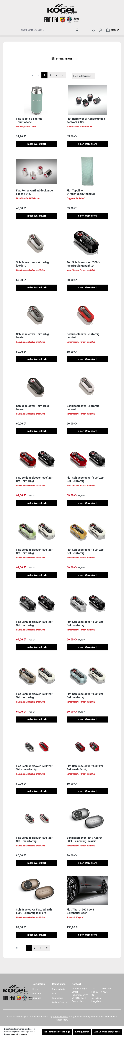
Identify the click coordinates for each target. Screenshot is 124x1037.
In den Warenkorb (37, 144)
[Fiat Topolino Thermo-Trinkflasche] (36, 100)
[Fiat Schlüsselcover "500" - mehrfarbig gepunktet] (87, 243)
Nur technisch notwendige (57, 1032)
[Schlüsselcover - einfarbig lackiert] (36, 243)
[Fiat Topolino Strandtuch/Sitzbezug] (87, 171)
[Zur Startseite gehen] (62, 13)
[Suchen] (76, 30)
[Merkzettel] (93, 30)
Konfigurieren (82, 1032)
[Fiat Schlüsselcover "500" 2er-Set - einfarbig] (36, 459)
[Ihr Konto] (100, 30)
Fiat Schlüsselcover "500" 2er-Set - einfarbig (35, 479)
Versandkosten (60, 1016)
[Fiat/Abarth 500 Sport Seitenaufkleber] (87, 890)
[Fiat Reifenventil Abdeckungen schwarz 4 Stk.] (87, 100)
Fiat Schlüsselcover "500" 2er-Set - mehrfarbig (35, 767)
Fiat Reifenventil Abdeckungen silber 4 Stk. (35, 192)
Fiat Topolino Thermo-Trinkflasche (30, 120)
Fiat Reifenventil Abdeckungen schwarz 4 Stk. (86, 120)
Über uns (37, 998)
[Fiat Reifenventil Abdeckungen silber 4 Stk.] (36, 171)
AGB (54, 993)
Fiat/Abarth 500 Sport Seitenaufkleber (80, 911)
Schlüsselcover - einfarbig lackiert (32, 264)
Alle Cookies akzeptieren (107, 1032)
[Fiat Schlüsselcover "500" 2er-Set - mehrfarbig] (36, 747)
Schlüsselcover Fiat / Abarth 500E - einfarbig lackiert (84, 839)
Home (35, 989)
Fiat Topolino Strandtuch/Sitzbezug (81, 192)
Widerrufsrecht (59, 1002)
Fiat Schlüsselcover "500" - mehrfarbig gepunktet (83, 264)
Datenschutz (58, 989)
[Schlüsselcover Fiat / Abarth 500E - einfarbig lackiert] (87, 819)
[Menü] (6, 30)
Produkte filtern (64, 59)
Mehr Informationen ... (20, 1034)
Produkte (37, 993)
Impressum (57, 998)
